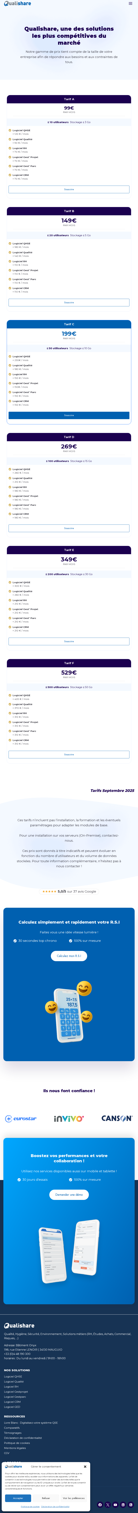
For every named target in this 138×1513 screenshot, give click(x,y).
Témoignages (12, 1432)
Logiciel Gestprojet (16, 1391)
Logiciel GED (12, 1406)
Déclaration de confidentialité (55, 1506)
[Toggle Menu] (130, 3)
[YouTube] (115, 1505)
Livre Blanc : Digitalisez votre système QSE (31, 1422)
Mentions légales (15, 1448)
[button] (85, 1466)
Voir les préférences (74, 1498)
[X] (108, 1505)
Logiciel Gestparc (15, 1396)
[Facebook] (100, 1505)
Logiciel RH (11, 1386)
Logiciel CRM (12, 1401)
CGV (6, 1453)
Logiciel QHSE (13, 1376)
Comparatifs (12, 1427)
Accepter (18, 1498)
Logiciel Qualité (14, 1381)
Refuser (46, 1498)
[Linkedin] (123, 1505)
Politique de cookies (30, 1506)
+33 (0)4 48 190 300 (17, 1354)
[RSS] (131, 1505)
